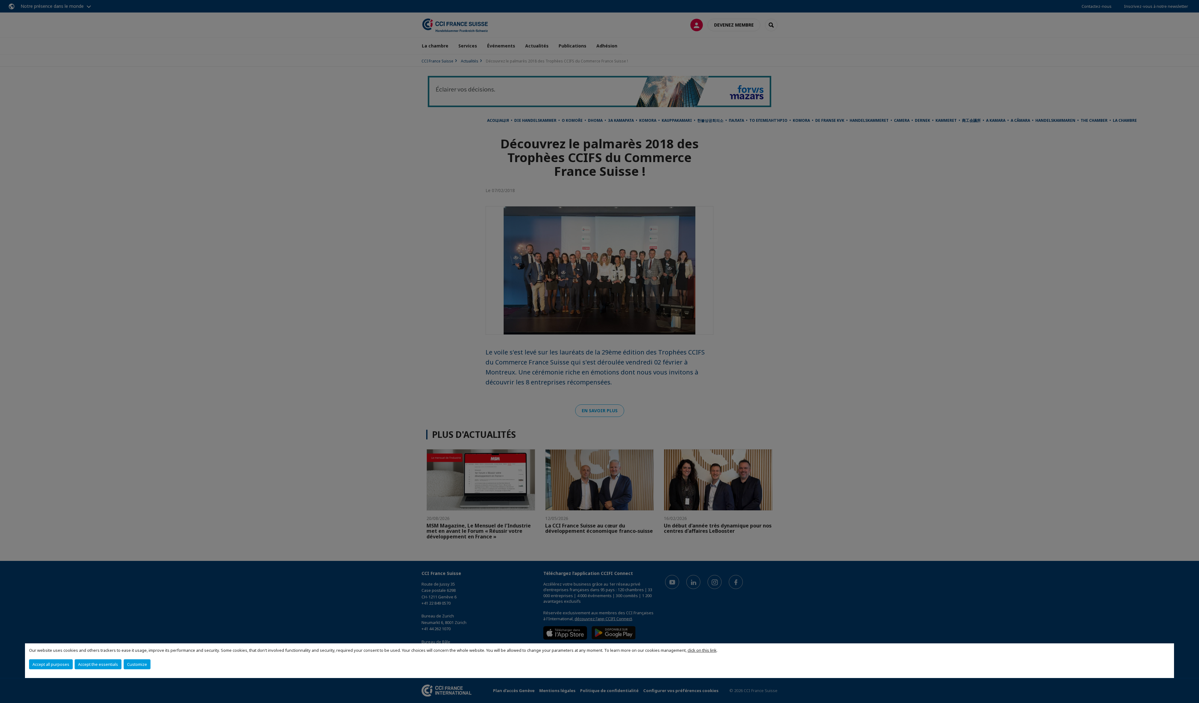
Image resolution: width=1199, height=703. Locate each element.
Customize (137, 664)
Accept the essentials (98, 664)
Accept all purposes (50, 664)
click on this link (702, 650)
